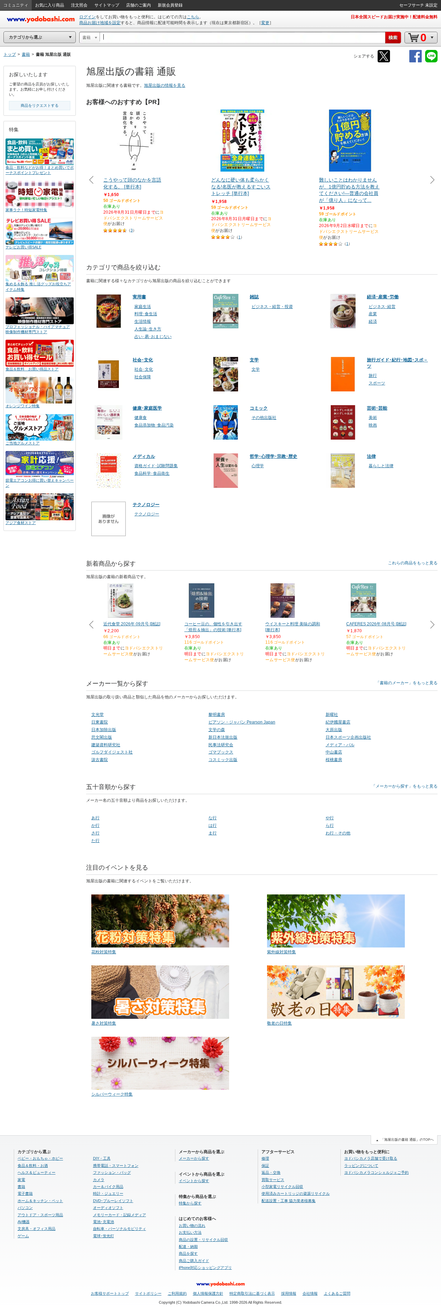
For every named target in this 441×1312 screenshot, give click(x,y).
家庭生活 (142, 306)
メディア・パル (340, 744)
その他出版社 (264, 417)
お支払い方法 (190, 1232)
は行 (212, 825)
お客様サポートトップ (110, 1293)
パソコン (25, 1208)
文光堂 (97, 714)
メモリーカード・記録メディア (119, 1215)
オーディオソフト (108, 1208)
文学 (256, 369)
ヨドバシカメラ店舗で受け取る (370, 1158)
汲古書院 (99, 759)
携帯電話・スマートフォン (116, 1166)
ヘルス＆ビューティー (36, 1172)
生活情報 (142, 321)
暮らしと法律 (381, 465)
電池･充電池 (103, 1222)
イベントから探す (194, 1181)
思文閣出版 (101, 737)
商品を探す (188, 1253)
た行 (95, 840)
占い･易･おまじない (153, 336)
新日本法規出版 (222, 737)
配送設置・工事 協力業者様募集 (288, 1201)
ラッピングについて (361, 1166)
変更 (265, 22)
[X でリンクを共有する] (384, 61)
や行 (330, 818)
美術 (373, 417)
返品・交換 (270, 1172)
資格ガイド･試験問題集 (156, 465)
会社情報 (310, 1293)
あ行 (95, 818)
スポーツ (377, 383)
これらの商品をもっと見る (413, 563)
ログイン (87, 16)
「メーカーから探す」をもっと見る (404, 786)
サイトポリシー (148, 1293)
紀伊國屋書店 (338, 722)
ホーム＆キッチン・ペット (40, 1201)
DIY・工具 (102, 1158)
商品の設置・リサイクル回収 (203, 1240)
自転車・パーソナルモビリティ (119, 1229)
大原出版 (334, 729)
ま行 (212, 833)
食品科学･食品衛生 (152, 473)
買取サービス (272, 1180)
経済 (373, 321)
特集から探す (190, 1203)
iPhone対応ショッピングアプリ (205, 1267)
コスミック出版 (222, 759)
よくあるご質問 (337, 1293)
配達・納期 (188, 1246)
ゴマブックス (220, 752)
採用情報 (288, 1293)
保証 (265, 1166)
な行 (212, 818)
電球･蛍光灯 (103, 1236)
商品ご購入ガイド (194, 1261)
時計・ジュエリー (108, 1193)
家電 (21, 1180)
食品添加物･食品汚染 (154, 425)
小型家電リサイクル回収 (282, 1187)
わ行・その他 (338, 833)
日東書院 (99, 722)
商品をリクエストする (40, 105)
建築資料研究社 (105, 744)
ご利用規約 (177, 1293)
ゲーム (23, 1236)
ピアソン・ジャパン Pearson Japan (241, 722)
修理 (265, 1158)
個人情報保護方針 (208, 1293)
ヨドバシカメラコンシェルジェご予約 (376, 1172)
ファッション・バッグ (112, 1172)
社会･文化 (143, 369)
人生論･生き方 (147, 329)
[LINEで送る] (431, 61)
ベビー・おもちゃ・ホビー (40, 1158)
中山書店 (334, 752)
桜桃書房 (334, 759)
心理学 (258, 465)
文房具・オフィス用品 (36, 1229)
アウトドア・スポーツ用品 (40, 1215)
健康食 (140, 417)
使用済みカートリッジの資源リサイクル (295, 1193)
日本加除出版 (103, 729)
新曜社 (332, 714)
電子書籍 (25, 1193)
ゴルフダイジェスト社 (112, 752)
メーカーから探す (194, 1158)
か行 (95, 825)
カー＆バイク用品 (108, 1187)
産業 (373, 313)
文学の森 (216, 729)
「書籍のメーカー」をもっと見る (407, 682)
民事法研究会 (220, 744)
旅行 (373, 375)
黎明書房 (216, 714)
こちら (193, 16)
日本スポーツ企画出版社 (348, 737)
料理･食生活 (145, 313)
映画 (373, 425)
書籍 (21, 1187)
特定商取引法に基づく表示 (252, 1293)
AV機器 (24, 1222)
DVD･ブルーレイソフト (113, 1201)
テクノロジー (146, 514)
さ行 (95, 833)
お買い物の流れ (192, 1225)
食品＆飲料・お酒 (33, 1166)
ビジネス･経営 (382, 306)
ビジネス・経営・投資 (272, 306)
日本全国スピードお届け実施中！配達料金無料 (394, 16)
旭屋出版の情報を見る (164, 85)
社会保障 (142, 377)
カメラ (98, 1180)
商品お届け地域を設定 (100, 22)
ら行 (330, 825)
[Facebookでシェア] (415, 61)
